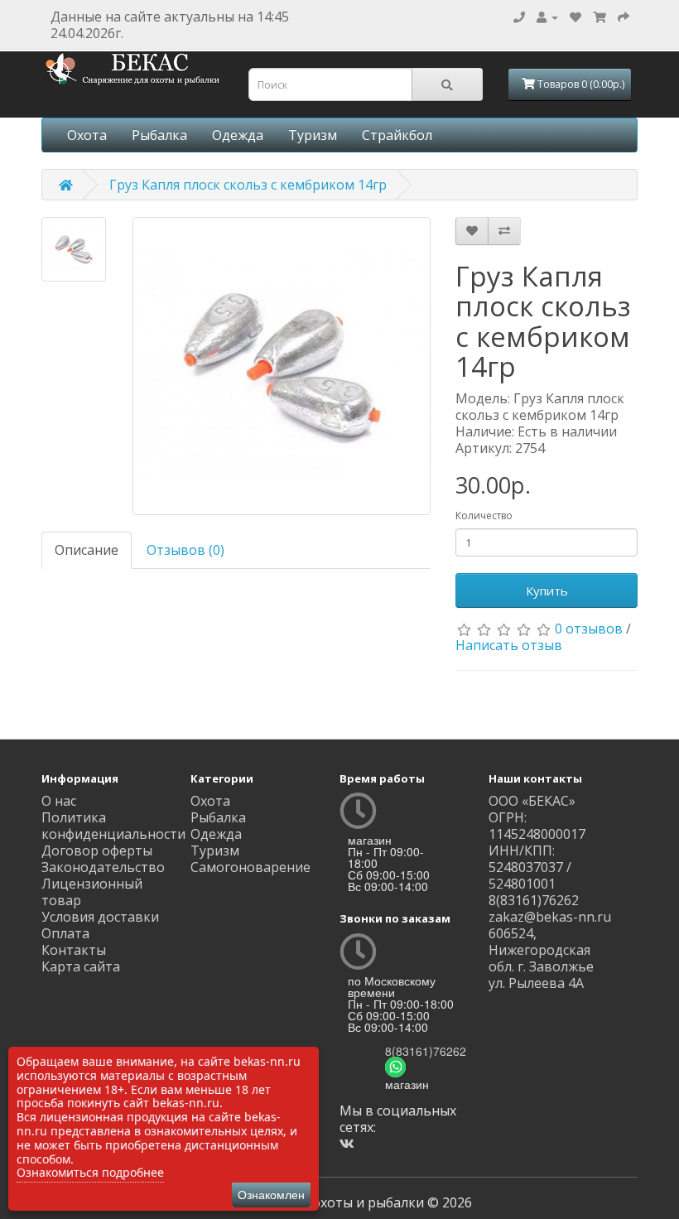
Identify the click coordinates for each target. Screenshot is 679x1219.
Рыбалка (159, 135)
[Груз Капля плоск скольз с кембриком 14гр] (73, 249)
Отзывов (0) (185, 550)
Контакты (73, 950)
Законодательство (103, 867)
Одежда (237, 135)
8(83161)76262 (425, 1051)
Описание (86, 550)
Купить (547, 590)
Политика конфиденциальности (113, 825)
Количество (484, 515)
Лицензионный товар (91, 891)
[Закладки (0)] (575, 16)
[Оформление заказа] (623, 16)
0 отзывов (589, 628)
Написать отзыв (508, 645)
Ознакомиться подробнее (90, 1172)
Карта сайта (80, 966)
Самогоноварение (250, 867)
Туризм (312, 135)
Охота (87, 135)
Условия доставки (100, 917)
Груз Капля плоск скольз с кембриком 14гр (248, 185)
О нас (58, 801)
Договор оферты (96, 850)
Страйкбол (397, 135)
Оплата (65, 933)
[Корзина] (599, 16)
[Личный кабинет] (547, 16)
